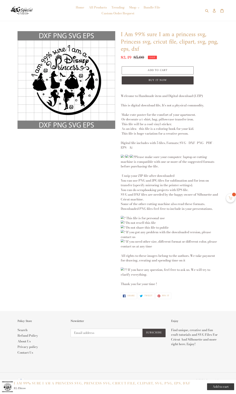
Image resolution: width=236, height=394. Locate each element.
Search (22, 330)
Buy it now (158, 80)
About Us (24, 341)
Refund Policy (28, 335)
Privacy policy (28, 346)
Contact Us (25, 352)
